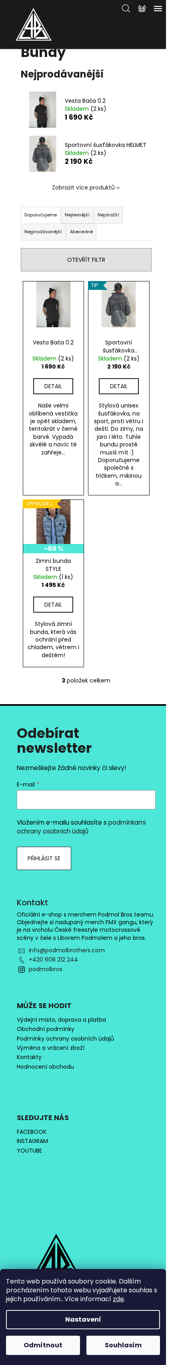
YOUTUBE (29, 1151)
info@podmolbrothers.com (67, 950)
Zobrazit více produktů (83, 187)
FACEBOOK (31, 1132)
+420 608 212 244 (53, 960)
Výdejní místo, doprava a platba (61, 1020)
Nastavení (83, 1319)
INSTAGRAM (32, 1141)
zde (118, 1299)
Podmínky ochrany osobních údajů (65, 1039)
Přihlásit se (44, 858)
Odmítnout (43, 1345)
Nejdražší (108, 215)
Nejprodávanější (43, 231)
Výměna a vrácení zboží (50, 1048)
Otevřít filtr (86, 260)
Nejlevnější (77, 215)
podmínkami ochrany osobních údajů (81, 826)
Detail (53, 386)
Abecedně (81, 231)
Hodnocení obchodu (45, 1067)
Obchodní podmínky (45, 1029)
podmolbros (45, 969)
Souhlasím (123, 1345)
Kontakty (29, 1057)
